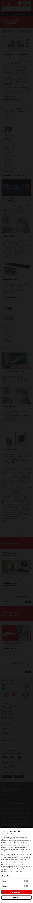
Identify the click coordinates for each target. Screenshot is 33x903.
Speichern (16, 897)
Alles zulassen (16, 892)
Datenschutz (4, 871)
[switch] (26, 881)
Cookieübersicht (18, 871)
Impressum (10, 871)
